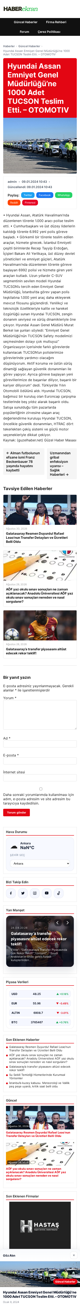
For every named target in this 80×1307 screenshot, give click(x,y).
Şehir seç (17, 855)
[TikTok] (59, 893)
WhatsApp (64, 195)
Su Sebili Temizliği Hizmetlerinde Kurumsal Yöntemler (37, 1076)
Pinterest (30, 202)
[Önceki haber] (58, 922)
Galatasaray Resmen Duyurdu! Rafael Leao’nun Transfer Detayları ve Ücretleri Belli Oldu (40, 1048)
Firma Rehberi (56, 22)
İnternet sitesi (14, 772)
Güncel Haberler (26, 22)
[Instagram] (35, 893)
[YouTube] (47, 893)
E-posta (11, 755)
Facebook (45, 195)
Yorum (9, 698)
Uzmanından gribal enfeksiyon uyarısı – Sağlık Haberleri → (60, 464)
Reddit (14, 202)
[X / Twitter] (23, 893)
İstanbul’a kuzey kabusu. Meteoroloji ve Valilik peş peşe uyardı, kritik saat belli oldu (39, 1084)
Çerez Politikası (49, 31)
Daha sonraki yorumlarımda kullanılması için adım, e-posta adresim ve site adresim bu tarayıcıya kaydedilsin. (38, 798)
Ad (6, 738)
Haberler (9, 46)
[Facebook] (11, 893)
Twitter (28, 195)
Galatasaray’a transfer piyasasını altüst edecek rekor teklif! (39, 1068)
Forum (24, 31)
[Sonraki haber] (67, 922)
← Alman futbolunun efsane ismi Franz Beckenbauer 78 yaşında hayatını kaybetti (23, 461)
